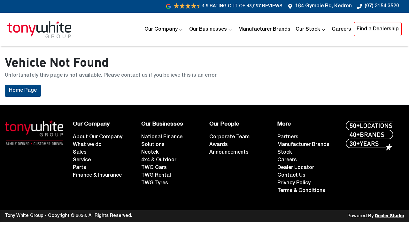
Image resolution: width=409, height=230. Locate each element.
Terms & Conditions (301, 191)
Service (82, 160)
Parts (79, 168)
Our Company (161, 29)
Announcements (229, 152)
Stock (284, 152)
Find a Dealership (378, 29)
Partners (287, 137)
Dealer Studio (389, 216)
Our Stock (308, 29)
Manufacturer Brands (264, 29)
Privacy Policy (294, 183)
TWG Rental (156, 175)
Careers (341, 29)
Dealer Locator (295, 168)
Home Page (23, 90)
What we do (87, 145)
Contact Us (291, 175)
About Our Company (97, 137)
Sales (80, 152)
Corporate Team (229, 137)
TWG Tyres (154, 183)
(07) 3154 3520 (382, 6)
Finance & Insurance (97, 175)
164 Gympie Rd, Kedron (323, 6)
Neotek (150, 152)
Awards (218, 145)
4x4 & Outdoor (158, 160)
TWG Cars (154, 168)
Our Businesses (208, 29)
